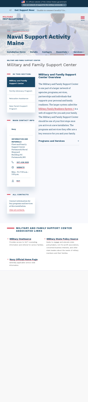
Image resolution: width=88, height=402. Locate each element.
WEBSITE (21, 167)
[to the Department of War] (23, 1)
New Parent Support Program (18, 107)
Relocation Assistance (18, 98)
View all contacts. (17, 210)
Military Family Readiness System (55, 109)
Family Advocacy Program (20, 91)
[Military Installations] (13, 19)
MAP (18, 181)
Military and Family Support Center (18, 82)
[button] (44, 5)
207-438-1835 (23, 162)
